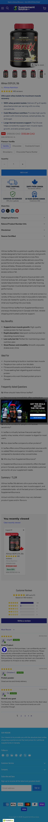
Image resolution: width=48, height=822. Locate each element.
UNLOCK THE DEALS (38, 417)
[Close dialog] (46, 401)
